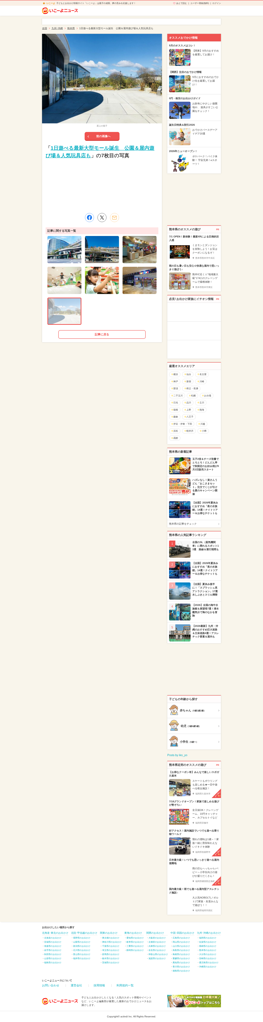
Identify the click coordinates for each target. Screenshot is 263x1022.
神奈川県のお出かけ (111, 942)
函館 (175, 438)
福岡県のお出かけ (207, 938)
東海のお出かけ (133, 932)
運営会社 (76, 985)
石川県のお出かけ (81, 950)
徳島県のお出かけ (181, 971)
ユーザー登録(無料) (199, 3)
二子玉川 (178, 395)
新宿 (188, 381)
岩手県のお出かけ (52, 950)
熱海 (201, 409)
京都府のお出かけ (157, 942)
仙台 (188, 374)
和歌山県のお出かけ (158, 954)
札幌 (193, 395)
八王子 (189, 416)
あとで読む (181, 3)
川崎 (201, 381)
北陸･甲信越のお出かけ (84, 932)
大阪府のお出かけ (157, 938)
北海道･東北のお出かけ (55, 932)
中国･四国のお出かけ (182, 932)
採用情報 (99, 985)
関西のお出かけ (155, 932)
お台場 (207, 395)
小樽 (204, 431)
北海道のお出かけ (52, 938)
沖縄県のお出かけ (207, 966)
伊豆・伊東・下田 (182, 424)
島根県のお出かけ (181, 954)
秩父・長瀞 (192, 388)
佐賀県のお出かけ (207, 942)
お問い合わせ (50, 985)
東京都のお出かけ (110, 938)
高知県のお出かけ (181, 962)
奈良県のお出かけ (157, 950)
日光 (175, 402)
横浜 (175, 374)
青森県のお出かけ (52, 946)
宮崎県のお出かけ (207, 958)
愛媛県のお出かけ (181, 958)
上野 (188, 409)
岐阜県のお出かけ (135, 942)
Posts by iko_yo (177, 755)
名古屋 (202, 374)
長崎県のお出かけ (207, 946)
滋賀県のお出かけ (157, 958)
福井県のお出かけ (81, 958)
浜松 (175, 431)
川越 (202, 424)
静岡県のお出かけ (135, 950)
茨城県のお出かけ (110, 962)
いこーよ (51, 3)
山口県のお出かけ (181, 946)
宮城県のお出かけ (52, 942)
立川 (201, 402)
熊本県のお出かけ (207, 950)
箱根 (175, 409)
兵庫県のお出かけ (157, 946)
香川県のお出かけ (181, 966)
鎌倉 (175, 416)
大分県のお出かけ (207, 954)
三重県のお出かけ (135, 946)
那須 (175, 388)
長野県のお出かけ (81, 938)
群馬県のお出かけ (110, 954)
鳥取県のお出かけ (181, 950)
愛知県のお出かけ (135, 938)
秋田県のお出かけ (52, 954)
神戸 (175, 381)
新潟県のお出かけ (81, 946)
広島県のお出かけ (181, 938)
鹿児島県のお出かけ (208, 962)
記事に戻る (102, 334)
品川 (188, 402)
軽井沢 (189, 431)
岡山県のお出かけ (181, 942)
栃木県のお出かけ (110, 958)
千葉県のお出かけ (110, 946)
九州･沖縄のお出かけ (209, 932)
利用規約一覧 (125, 985)
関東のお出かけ (109, 932)
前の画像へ (103, 136)
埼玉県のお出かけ (110, 950)
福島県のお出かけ (52, 962)
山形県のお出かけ (52, 958)
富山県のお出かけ (81, 954)
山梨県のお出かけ (81, 942)
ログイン (216, 3)
